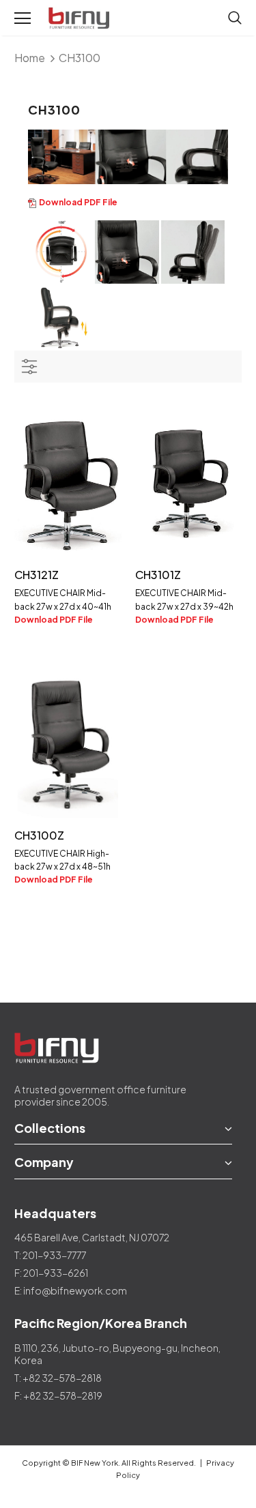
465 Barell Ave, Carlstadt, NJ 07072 (91, 1237)
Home (29, 57)
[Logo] (80, 18)
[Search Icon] (235, 18)
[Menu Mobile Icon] (22, 18)
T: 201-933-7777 (50, 1255)
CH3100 (79, 57)
